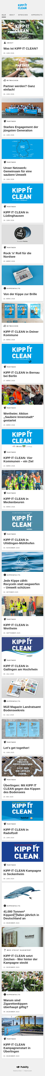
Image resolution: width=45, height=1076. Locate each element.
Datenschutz (17, 1070)
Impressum (28, 1070)
